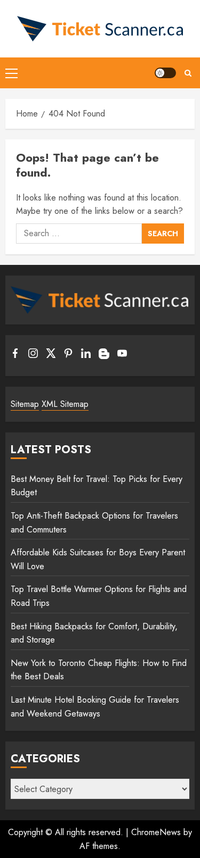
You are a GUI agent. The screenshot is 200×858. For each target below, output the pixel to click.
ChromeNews (156, 832)
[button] (11, 73)
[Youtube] (122, 355)
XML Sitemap (65, 404)
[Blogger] (104, 356)
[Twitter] (50, 355)
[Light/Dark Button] (165, 73)
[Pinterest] (68, 355)
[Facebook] (15, 355)
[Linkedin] (86, 355)
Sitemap (25, 404)
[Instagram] (33, 355)
